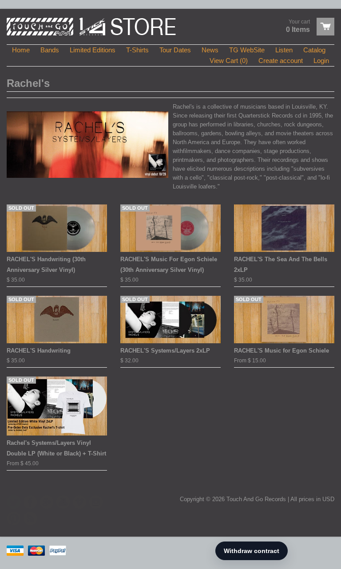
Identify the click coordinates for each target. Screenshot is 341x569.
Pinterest (14, 518)
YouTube (63, 502)
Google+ (47, 502)
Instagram (96, 502)
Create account (280, 60)
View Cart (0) (229, 60)
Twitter (14, 502)
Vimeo (79, 502)
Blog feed (30, 518)
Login (321, 60)
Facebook (30, 502)
